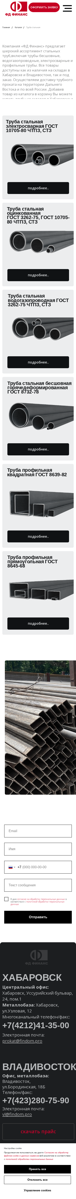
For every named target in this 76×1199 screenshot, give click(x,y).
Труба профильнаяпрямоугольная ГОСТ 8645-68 (32, 562)
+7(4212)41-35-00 (35, 1025)
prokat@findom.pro (22, 1041)
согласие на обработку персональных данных (41, 899)
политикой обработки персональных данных (37, 903)
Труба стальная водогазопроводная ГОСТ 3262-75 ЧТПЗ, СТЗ (38, 300)
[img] (40, 153)
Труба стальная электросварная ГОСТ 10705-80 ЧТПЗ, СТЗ (32, 126)
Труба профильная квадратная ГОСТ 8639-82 (37, 472)
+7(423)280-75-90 (35, 1100)
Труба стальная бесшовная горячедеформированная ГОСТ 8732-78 (39, 388)
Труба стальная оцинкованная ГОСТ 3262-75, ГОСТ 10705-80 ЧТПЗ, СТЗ (38, 215)
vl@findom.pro (17, 1114)
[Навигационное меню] (67, 8)
